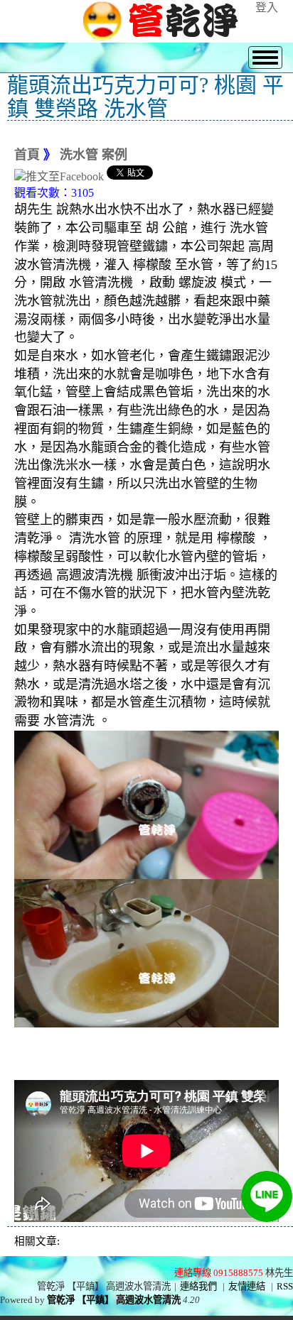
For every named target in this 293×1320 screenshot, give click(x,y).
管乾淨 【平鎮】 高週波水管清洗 (114, 1299)
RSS (285, 1286)
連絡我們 (198, 1286)
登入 (266, 7)
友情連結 (246, 1286)
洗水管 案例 (93, 155)
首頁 (27, 155)
